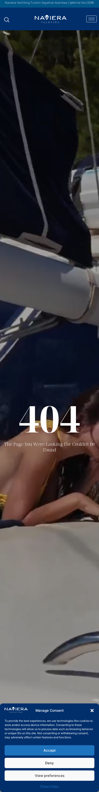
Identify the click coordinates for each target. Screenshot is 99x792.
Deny (49, 763)
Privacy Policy (49, 786)
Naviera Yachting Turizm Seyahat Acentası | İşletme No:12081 (49, 2)
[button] (92, 710)
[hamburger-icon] (91, 19)
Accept (50, 750)
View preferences (49, 775)
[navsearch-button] (6, 17)
